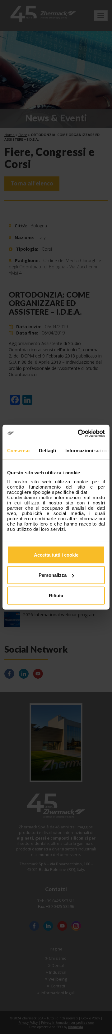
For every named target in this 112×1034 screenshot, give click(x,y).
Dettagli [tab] (47, 450)
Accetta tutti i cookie (56, 554)
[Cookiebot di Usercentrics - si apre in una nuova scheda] (79, 433)
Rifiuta (56, 595)
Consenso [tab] (18, 450)
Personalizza (53, 575)
